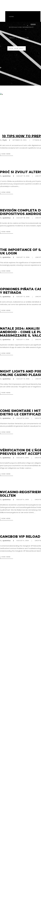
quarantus (7, 176)
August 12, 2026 (23, 257)
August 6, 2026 (23, 457)
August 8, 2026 (23, 418)
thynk (5, 140)
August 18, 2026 (23, 218)
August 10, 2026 (23, 379)
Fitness (36, 140)
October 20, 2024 (20, 140)
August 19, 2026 (23, 176)
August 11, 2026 (23, 339)
